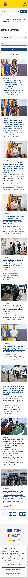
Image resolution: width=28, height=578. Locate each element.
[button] (24, 514)
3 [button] (14, 514)
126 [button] (21, 514)
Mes (2, 41)
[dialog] (13, 561)
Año (2, 35)
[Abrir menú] (24, 3)
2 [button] (10, 514)
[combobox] (14, 37)
